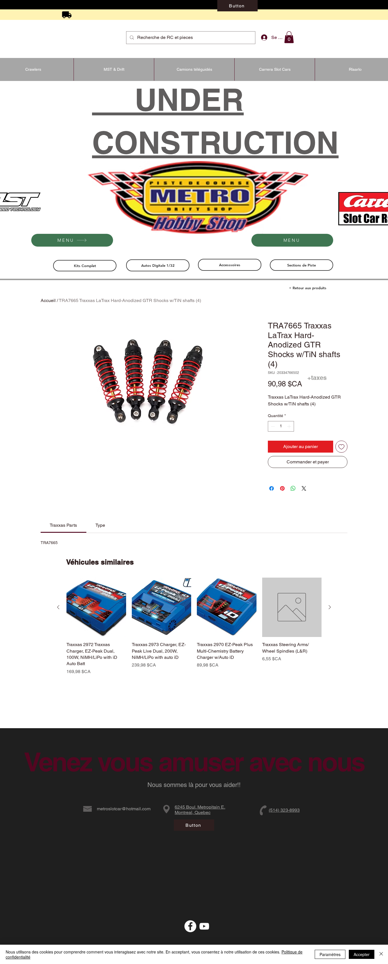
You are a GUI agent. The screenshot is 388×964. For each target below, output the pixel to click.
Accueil (48, 300)
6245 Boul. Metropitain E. (200, 807)
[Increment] (289, 426)
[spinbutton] (281, 426)
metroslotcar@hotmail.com (124, 808)
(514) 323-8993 (284, 810)
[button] (289, 37)
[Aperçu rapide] (96, 607)
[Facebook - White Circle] (190, 926)
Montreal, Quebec (192, 812)
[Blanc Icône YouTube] (204, 926)
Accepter (362, 954)
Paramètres (330, 954)
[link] (63, 525)
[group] (194, 626)
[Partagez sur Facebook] (271, 488)
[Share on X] (304, 488)
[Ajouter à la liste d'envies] (341, 447)
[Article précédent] (58, 607)
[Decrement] (272, 426)
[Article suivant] (329, 607)
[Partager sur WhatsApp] (293, 488)
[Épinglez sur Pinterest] (282, 488)
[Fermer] (381, 954)
